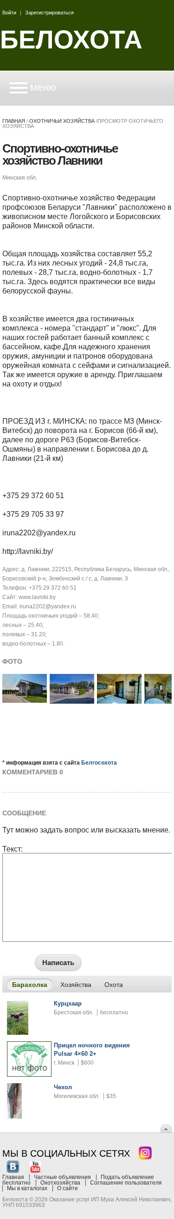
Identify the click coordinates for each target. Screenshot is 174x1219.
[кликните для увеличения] (24, 701)
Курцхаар (68, 1003)
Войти (9, 12)
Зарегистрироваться (49, 12)
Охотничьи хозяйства (62, 121)
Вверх (166, 1128)
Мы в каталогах (27, 1188)
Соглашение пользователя (126, 1182)
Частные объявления (62, 1177)
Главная (13, 121)
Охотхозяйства (60, 1182)
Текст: (12, 849)
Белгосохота (99, 762)
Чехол (63, 1087)
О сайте (67, 1188)
